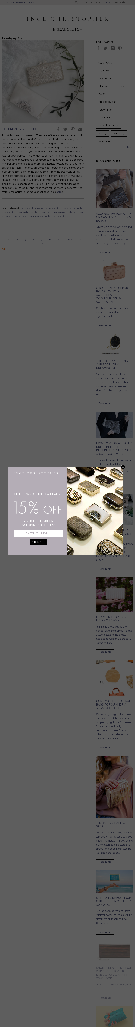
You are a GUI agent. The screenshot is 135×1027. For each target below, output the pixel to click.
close (123, 467)
